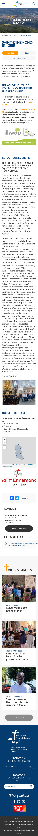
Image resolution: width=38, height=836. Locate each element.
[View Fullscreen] (4, 447)
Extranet (19, 818)
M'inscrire (10, 786)
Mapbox (10, 466)
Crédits (19, 827)
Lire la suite (19, 597)
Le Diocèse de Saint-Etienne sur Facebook (14, 801)
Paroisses (11, 35)
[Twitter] (17, 498)
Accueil (4, 35)
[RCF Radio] (19, 808)
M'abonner (10, 767)
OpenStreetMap (17, 465)
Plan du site (10, 824)
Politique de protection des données (19, 821)
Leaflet (4, 465)
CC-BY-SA (30, 465)
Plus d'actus (19, 717)
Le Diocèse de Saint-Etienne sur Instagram (18, 801)
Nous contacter (19, 528)
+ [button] (4, 439)
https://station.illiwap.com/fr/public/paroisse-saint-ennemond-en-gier (22, 544)
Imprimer (25, 498)
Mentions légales (26, 824)
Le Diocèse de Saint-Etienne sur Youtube (23, 801)
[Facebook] (12, 498)
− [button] (4, 442)
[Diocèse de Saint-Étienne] (19, 4)
